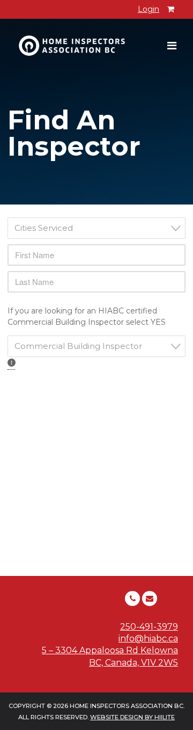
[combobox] (96, 228)
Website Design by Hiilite (132, 717)
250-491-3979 (149, 627)
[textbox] (99, 228)
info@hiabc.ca (148, 638)
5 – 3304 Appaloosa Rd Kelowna (110, 650)
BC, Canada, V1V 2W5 (133, 663)
